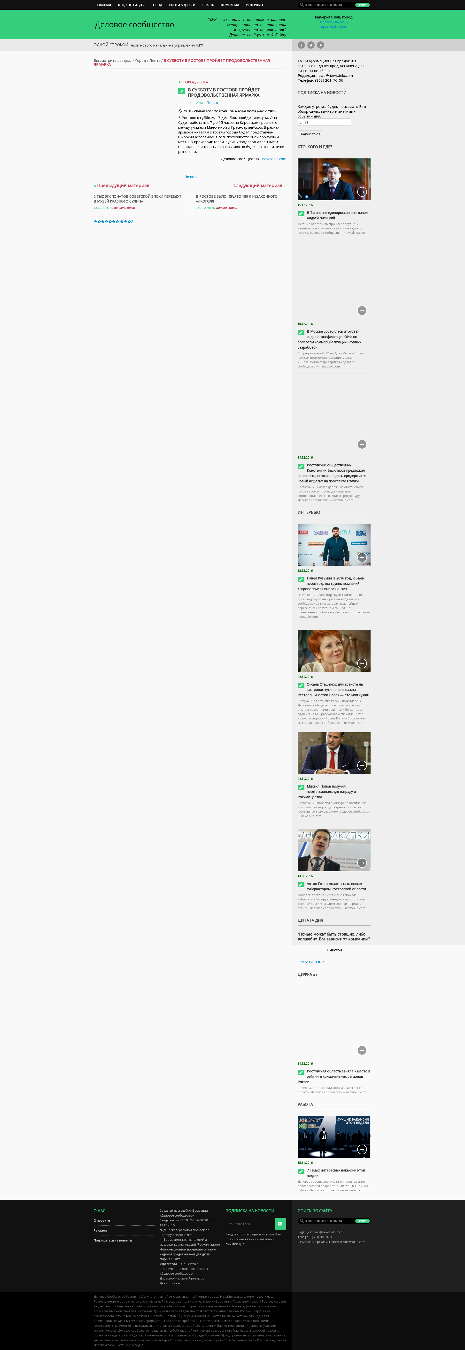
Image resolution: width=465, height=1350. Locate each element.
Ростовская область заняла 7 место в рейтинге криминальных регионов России (334, 1076)
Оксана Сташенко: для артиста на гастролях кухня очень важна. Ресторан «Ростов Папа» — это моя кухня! (333, 689)
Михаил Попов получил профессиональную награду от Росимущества (328, 791)
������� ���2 (113, 221)
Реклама (100, 1230)
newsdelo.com (274, 158)
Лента (154, 60)
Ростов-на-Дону (334, 21)
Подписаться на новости (113, 1240)
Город (157, 5)
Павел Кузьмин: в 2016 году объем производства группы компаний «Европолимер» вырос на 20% (331, 583)
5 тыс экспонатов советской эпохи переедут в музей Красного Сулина (137, 198)
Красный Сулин (334, 26)
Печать (212, 102)
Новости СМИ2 (311, 962)
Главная (104, 5)
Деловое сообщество (134, 24)
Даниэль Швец (124, 208)
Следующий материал (259, 185)
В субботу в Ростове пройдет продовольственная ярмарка (224, 92)
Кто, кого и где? (131, 5)
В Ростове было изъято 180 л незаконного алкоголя (237, 198)
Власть (208, 5)
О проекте (102, 1220)
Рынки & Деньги (182, 5)
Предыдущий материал (121, 185)
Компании (230, 5)
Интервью (254, 5)
